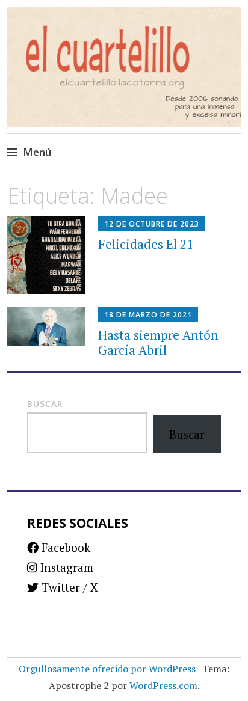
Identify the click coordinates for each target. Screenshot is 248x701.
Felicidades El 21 (145, 244)
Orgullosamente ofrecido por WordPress (107, 668)
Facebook (64, 547)
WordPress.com (163, 685)
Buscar (45, 403)
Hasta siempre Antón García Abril (158, 342)
